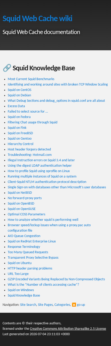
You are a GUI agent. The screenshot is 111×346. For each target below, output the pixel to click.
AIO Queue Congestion (24, 236)
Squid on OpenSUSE (22, 209)
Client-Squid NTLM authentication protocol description (47, 182)
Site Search (28, 305)
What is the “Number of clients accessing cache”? (43, 285)
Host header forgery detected (29, 149)
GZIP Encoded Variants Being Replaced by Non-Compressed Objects (56, 279)
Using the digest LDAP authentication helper (40, 166)
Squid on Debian (19, 95)
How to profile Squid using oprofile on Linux (39, 171)
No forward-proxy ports (25, 198)
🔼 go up (78, 305)
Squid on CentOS (19, 90)
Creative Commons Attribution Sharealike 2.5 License (68, 329)
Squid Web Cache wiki (37, 19)
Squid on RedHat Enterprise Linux (32, 241)
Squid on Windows (21, 290)
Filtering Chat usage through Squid (32, 122)
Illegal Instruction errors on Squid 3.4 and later (41, 160)
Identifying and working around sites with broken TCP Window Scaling (58, 85)
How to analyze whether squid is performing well (43, 220)
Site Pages (45, 305)
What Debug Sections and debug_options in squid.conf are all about (56, 101)
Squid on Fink (17, 128)
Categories (62, 305)
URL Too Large (18, 274)
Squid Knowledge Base (24, 296)
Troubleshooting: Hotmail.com (30, 155)
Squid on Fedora (19, 117)
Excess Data (16, 106)
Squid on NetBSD (20, 193)
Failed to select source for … (28, 112)
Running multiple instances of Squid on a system (42, 177)
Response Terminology (24, 247)
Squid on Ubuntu (19, 263)
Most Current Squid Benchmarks (31, 79)
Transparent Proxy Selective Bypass (33, 258)
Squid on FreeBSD (20, 133)
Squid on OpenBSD (21, 204)
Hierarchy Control (20, 144)
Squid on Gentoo (19, 139)
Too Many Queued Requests (28, 252)
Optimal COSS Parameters (26, 214)
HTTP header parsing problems (30, 269)
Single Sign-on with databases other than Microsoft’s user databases (57, 187)
